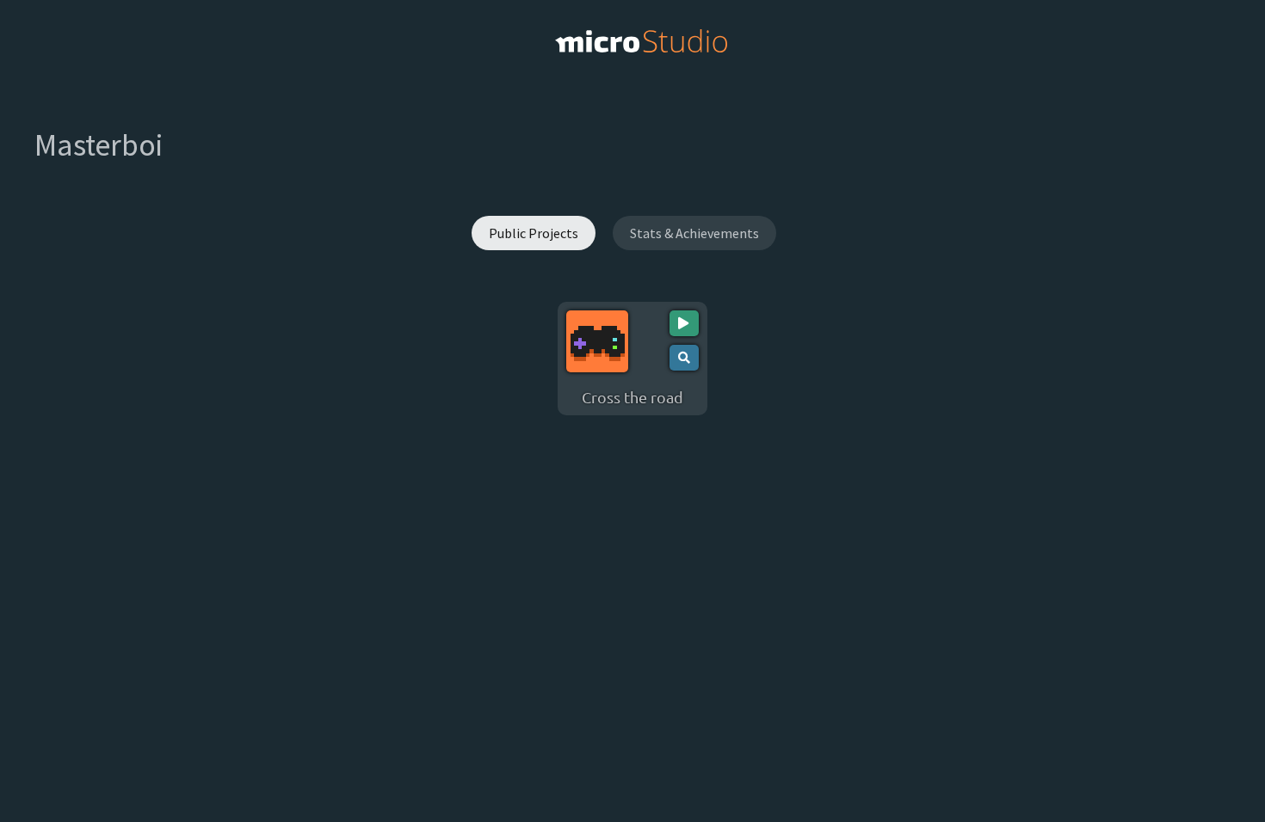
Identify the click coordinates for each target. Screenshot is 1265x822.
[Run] (684, 323)
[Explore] (684, 358)
